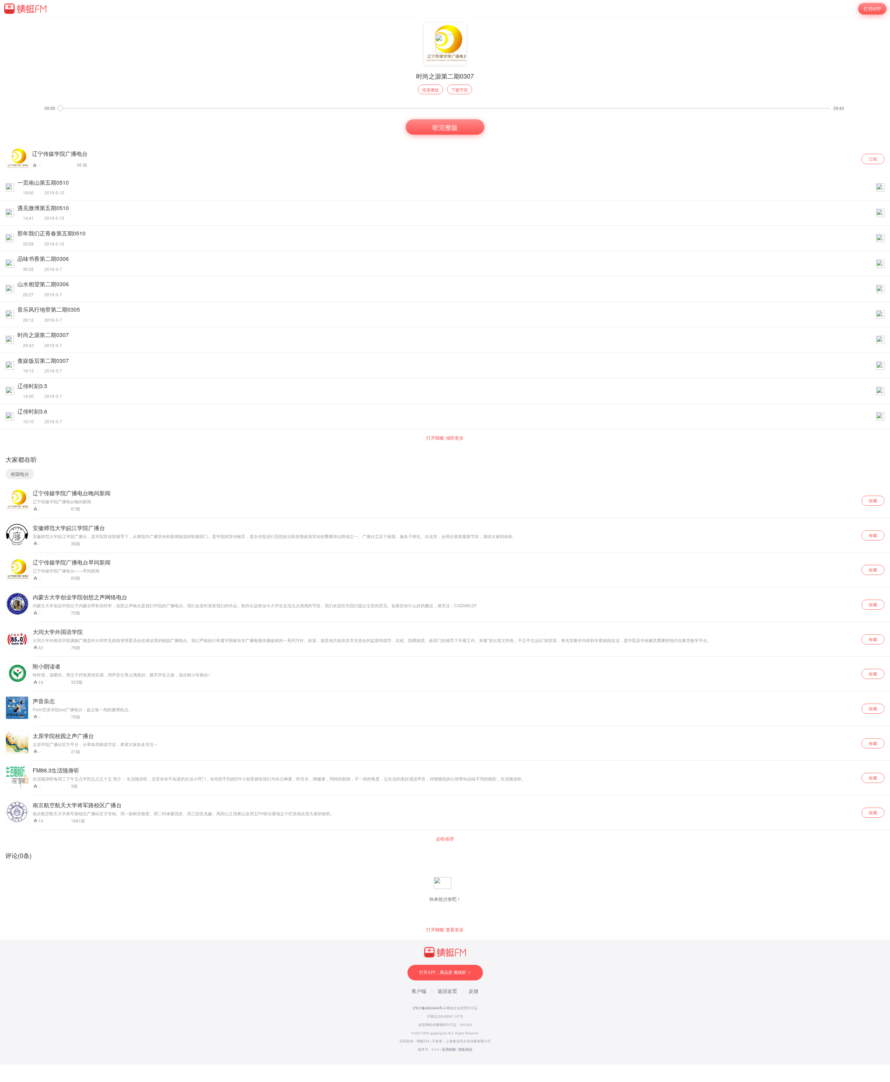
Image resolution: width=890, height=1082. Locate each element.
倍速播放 (430, 90)
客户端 (419, 991)
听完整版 (445, 126)
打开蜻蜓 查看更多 (445, 930)
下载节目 (459, 90)
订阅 (873, 159)
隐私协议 (465, 1049)
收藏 (873, 500)
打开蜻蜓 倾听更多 (445, 438)
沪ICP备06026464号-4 (429, 1008)
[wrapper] (445, 541)
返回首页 (447, 991)
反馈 (473, 991)
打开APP (872, 9)
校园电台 (20, 474)
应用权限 (449, 1049)
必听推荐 (445, 839)
